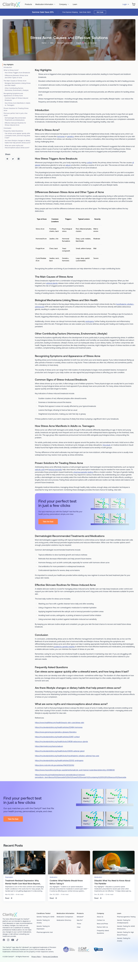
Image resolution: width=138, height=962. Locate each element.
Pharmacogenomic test (45, 932)
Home (44, 43)
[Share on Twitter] (13, 159)
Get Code (100, 12)
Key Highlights (8, 64)
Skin (51, 43)
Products (28, 4)
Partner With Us (102, 927)
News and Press (102, 923)
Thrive (79, 923)
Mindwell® (80, 917)
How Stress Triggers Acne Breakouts (17, 72)
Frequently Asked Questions (13, 131)
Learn (75, 4)
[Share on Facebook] (7, 159)
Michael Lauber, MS (64, 43)
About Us (100, 917)
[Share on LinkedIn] (18, 159)
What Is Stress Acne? (11, 70)
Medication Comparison (65, 917)
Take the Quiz (48, 522)
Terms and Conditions (50, 956)
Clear (79, 927)
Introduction (8, 67)
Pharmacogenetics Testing (126, 917)
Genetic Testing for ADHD (45, 917)
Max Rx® (80, 920)
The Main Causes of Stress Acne (15, 81)
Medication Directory (64, 920)
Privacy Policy (36, 956)
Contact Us (101, 920)
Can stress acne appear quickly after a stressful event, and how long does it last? (17, 136)
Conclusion (7, 128)
